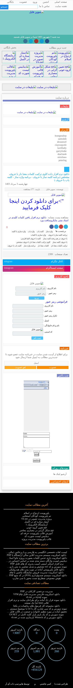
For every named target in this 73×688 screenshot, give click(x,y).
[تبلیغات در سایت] (47, 87)
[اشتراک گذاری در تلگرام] (56, 227)
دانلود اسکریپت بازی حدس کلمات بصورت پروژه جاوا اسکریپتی (35, 558)
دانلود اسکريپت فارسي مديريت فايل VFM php (36, 594)
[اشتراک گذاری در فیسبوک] (51, 227)
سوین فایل (50, 189)
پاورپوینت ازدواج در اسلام (36, 513)
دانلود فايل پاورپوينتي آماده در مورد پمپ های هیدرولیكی (36, 569)
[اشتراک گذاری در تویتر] (66, 227)
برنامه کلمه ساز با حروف (57, 235)
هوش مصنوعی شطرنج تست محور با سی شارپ (37, 578)
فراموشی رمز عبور (56, 301)
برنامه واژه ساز (29, 246)
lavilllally (62, 148)
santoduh (62, 139)
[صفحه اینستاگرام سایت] (25, 41)
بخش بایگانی (10, 47)
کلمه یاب (40, 231)
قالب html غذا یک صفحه (36, 603)
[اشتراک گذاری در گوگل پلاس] (61, 227)
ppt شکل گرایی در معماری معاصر (37, 530)
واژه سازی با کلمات (38, 235)
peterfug (63, 160)
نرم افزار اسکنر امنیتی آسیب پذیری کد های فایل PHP (37, 564)
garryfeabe (61, 151)
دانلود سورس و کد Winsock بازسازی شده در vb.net (36, 617)
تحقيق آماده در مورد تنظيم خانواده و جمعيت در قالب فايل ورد (36, 611)
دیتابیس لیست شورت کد (36, 536)
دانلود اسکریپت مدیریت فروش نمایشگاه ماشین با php (36, 572)
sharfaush (62, 154)
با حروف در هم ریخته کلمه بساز (55, 239)
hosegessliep (61, 136)
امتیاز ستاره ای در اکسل (36, 521)
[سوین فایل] (36, 12)
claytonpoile (61, 145)
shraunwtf (62, 142)
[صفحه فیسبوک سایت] (47, 41)
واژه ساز (49, 231)
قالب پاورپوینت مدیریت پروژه (36, 539)
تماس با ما (44, 6)
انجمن (46, 2)
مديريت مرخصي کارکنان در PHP (36, 591)
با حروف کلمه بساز (60, 242)
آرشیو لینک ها (60, 474)
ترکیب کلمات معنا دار (59, 246)
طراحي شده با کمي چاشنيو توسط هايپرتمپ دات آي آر (36, 684)
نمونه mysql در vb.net (36, 597)
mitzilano (62, 157)
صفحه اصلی (60, 2)
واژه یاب (31, 231)
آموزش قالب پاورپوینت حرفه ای (36, 533)
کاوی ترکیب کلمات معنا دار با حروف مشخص (33, 242)
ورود (35, 2)
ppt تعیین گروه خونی (36, 527)
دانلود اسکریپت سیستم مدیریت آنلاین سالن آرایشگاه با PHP (36, 555)
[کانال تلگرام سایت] (42, 41)
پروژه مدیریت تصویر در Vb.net (36, 519)
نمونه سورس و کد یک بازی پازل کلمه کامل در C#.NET (36, 614)
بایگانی (10, 2)
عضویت (23, 2)
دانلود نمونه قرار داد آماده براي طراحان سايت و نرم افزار (36, 600)
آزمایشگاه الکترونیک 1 (37, 524)
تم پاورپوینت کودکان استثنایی (36, 516)
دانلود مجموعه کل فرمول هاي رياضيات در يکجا (36, 606)
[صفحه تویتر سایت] (31, 41)
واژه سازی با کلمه (19, 231)
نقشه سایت (61, 6)
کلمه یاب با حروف (14, 246)
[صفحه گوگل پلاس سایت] (36, 41)
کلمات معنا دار (43, 246)
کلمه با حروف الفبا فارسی (31, 239)
